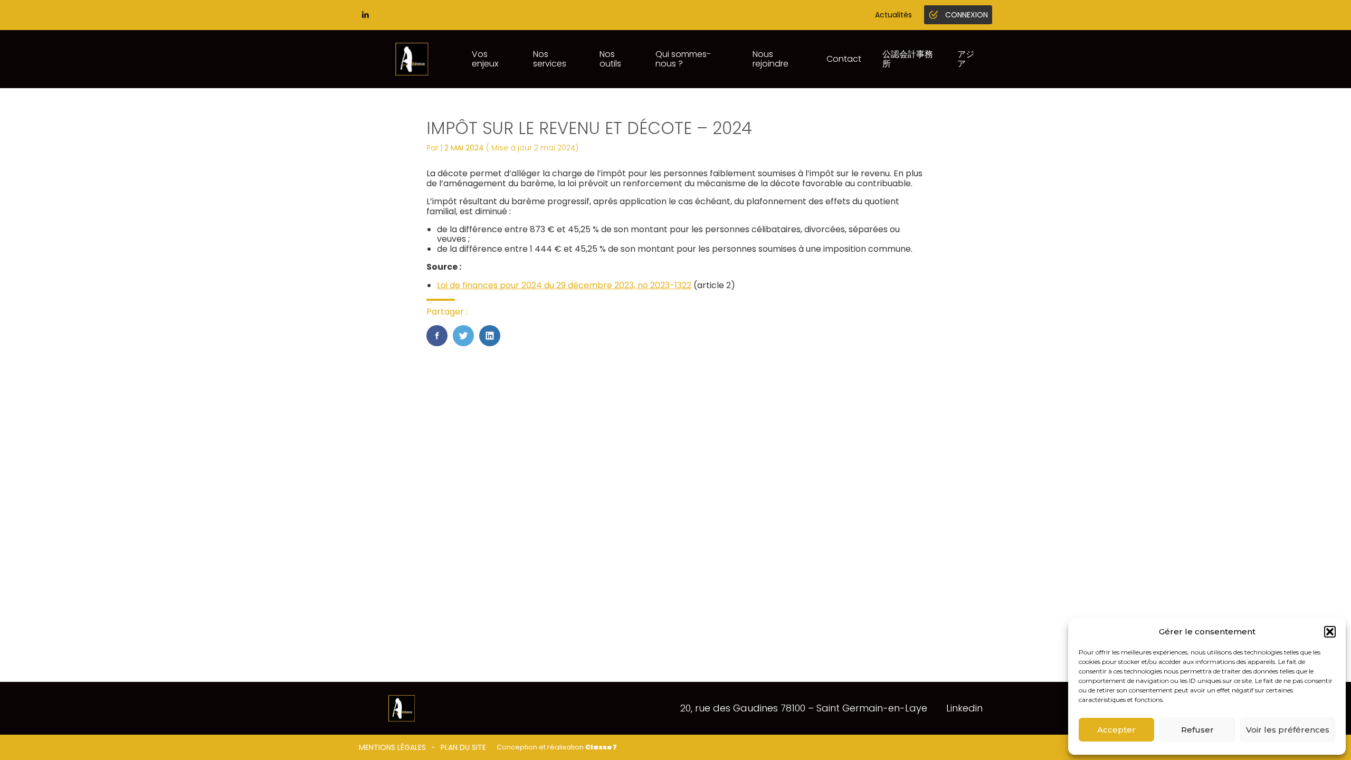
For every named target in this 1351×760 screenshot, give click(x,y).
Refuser (1197, 730)
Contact (843, 59)
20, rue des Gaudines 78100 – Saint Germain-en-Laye (803, 708)
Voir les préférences (1287, 730)
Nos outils (610, 59)
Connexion (966, 15)
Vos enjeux (485, 59)
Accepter (1116, 730)
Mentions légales (392, 747)
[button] (1330, 631)
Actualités (893, 15)
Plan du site (463, 747)
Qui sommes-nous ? (683, 59)
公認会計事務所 (907, 59)
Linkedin (964, 708)
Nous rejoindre (770, 59)
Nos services (549, 59)
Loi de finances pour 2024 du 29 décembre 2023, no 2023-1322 (564, 285)
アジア (965, 59)
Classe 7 (601, 747)
